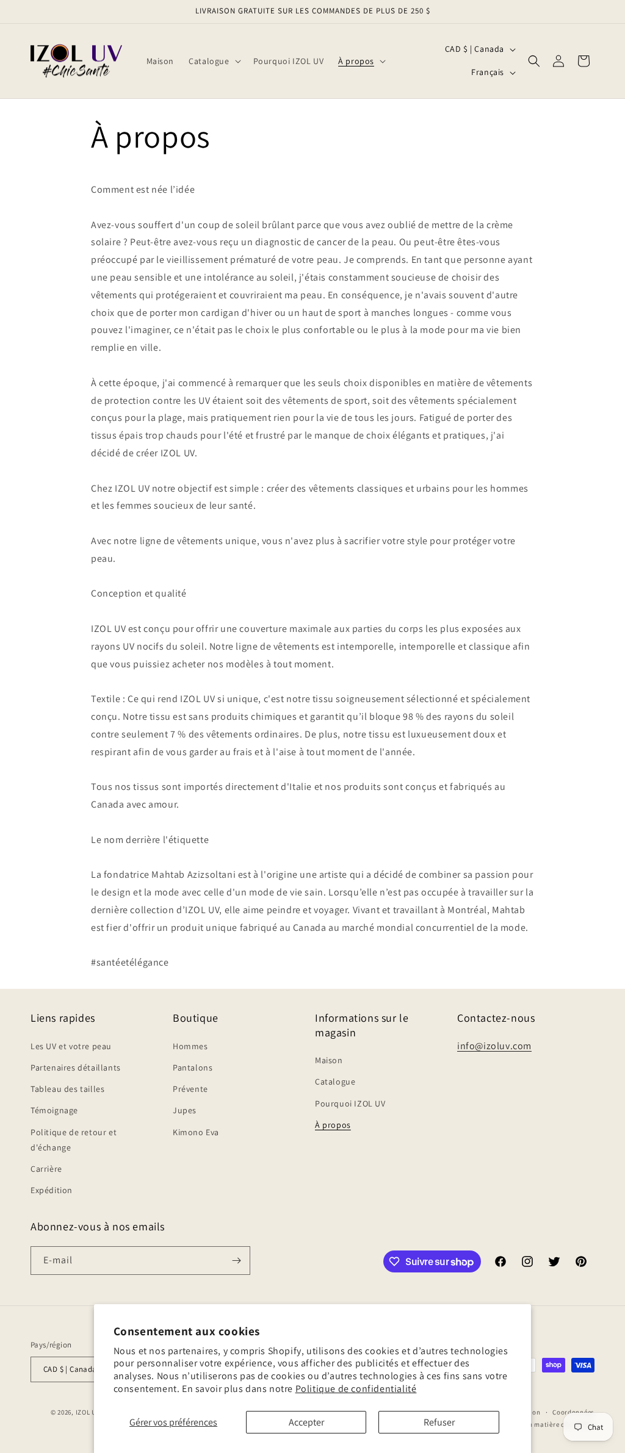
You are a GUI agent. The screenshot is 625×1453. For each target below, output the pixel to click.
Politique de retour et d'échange (74, 1140)
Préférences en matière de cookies (540, 1424)
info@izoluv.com (494, 1045)
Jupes (185, 1110)
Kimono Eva (196, 1132)
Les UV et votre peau (71, 1046)
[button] (213, 61)
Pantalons (192, 1067)
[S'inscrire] (236, 1260)
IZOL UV (88, 1412)
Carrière (46, 1168)
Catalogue (335, 1081)
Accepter (306, 1422)
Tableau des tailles (67, 1088)
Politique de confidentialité (356, 1388)
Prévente (190, 1088)
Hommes (190, 1046)
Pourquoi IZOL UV (350, 1103)
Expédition (52, 1190)
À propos (333, 1124)
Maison (329, 1060)
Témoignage (54, 1110)
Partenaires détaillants (76, 1067)
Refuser (439, 1422)
